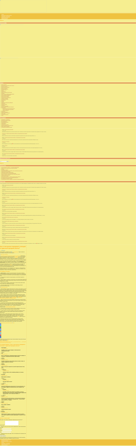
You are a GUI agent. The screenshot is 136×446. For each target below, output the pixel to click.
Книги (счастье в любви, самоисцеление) (7, 94)
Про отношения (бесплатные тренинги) (7, 106)
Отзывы (2, 101)
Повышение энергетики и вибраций (7, 102)
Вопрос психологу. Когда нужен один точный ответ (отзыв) (10, 174)
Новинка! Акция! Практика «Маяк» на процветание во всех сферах (17, 133)
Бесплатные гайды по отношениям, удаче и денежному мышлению (11, 170)
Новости (2, 100)
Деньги (2, 90)
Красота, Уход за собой (5, 96)
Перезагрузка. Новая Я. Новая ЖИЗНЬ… (7, 172)
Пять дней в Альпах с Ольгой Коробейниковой (8, 173)
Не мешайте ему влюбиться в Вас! (6, 127)
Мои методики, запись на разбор (6, 15)
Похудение (3, 105)
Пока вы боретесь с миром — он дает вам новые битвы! (10, 167)
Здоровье (2, 93)
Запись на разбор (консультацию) (6, 92)
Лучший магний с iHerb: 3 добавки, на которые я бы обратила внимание (12, 179)
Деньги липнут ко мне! (4, 175)
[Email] (13, 334)
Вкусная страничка (4, 86)
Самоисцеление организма (9, 129)
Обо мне (8, 141)
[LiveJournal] (13, 336)
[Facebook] (13, 324)
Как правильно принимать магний (6, 178)
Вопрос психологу (4, 88)
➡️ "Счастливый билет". (15, 251)
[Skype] (13, 332)
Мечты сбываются (6, 110)
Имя (1, 428)
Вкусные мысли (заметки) (5, 87)
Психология (3, 111)
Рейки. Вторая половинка (5, 126)
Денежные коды (3, 89)
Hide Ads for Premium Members (6, 439)
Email (1, 430)
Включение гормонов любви (5, 120)
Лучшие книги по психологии (6, 97)
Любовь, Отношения (4, 98)
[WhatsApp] (13, 327)
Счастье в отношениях (4, 124)
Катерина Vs (4, 133)
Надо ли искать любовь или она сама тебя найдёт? (9, 168)
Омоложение (3, 123)
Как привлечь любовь (4, 122)
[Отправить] (13, 337)
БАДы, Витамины (4, 84)
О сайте (2, 442)
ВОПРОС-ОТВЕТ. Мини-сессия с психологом (11, 217)
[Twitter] (13, 329)
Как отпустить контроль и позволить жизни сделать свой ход (10, 176)
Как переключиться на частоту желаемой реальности (9, 177)
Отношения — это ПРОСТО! (5, 16)
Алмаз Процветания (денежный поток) (9, 108)
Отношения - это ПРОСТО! (5, 119)
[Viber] (13, 328)
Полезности (3, 103)
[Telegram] (13, 326)
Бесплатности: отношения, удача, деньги (7, 85)
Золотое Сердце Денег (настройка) (8, 109)
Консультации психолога (5, 95)
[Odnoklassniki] (13, 331)
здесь (11, 264)
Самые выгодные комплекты (5, 171)
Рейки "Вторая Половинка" (5, 112)
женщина (16, 257)
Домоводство (3, 91)
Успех (2, 115)
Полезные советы (4, 104)
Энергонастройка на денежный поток (7, 125)
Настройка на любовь (4, 99)
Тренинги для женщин (4, 114)
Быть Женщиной (4, 121)
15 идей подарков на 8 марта (10, 306)
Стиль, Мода (3, 113)
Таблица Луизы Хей (4, 18)
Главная (2, 14)
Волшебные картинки (4, 17)
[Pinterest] (13, 335)
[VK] (13, 323)
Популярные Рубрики (4, 169)
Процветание (3, 107)
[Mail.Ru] (13, 330)
